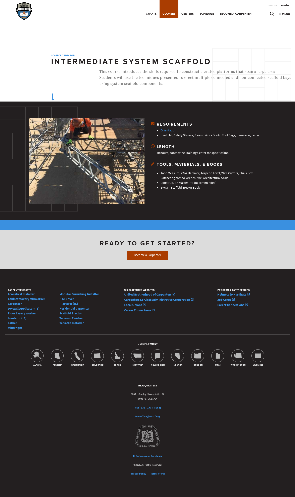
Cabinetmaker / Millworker (26, 299)
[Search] (272, 14)
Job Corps (224, 300)
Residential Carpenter (74, 308)
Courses (169, 13)
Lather (12, 323)
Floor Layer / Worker (22, 313)
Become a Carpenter (235, 13)
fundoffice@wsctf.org (147, 416)
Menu (285, 14)
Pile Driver (66, 299)
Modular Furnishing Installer (79, 294)
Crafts (151, 13)
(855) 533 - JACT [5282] (147, 407)
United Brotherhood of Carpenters (148, 294)
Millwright (15, 328)
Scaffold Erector (63, 55)
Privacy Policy (138, 473)
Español (285, 5)
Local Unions (133, 305)
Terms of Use (158, 473)
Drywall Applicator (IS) (24, 308)
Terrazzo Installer (71, 323)
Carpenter (15, 304)
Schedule (207, 13)
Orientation (168, 130)
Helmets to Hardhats (232, 294)
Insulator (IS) (17, 318)
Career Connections (138, 310)
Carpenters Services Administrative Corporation (157, 300)
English (273, 5)
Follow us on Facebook (148, 456)
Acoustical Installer (21, 294)
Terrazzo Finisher (71, 318)
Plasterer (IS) (68, 304)
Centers (187, 13)
